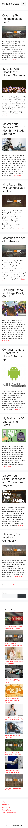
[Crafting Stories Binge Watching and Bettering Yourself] (14, 690)
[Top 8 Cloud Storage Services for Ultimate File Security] (14, 671)
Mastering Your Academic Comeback (12, 537)
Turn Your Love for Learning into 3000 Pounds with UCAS (14, 718)
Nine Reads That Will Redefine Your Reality (13, 188)
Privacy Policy (6, 810)
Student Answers (10, 4)
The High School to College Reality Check (13, 293)
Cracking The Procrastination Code (12, 19)
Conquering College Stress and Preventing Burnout (13, 627)
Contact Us (5, 804)
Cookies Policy (6, 807)
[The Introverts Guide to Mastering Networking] (14, 762)
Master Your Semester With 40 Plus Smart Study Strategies (13, 128)
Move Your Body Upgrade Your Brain (13, 789)
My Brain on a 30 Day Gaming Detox (13, 422)
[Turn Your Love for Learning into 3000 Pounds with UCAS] (14, 710)
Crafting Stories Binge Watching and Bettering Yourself (12, 700)
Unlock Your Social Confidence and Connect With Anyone (14, 480)
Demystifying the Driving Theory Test (12, 736)
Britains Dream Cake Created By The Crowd (14, 662)
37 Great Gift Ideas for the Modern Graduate (13, 72)
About (4, 802)
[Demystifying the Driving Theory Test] (14, 727)
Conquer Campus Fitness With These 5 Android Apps (13, 354)
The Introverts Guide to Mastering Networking (12, 771)
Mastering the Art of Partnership (13, 239)
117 (9, 584)
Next (14, 584)
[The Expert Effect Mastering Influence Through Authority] (14, 636)
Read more (12, 60)
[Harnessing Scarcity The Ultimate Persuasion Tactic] (14, 745)
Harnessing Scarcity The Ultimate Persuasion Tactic (13, 754)
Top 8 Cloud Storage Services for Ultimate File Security (12, 680)
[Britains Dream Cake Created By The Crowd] (14, 653)
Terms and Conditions (9, 812)
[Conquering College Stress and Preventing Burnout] (14, 618)
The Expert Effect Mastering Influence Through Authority (13, 644)
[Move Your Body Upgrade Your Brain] (14, 780)
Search (4, 593)
